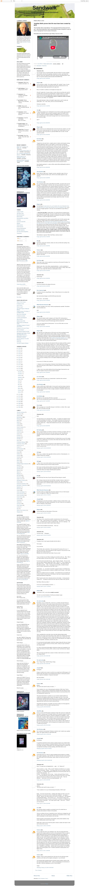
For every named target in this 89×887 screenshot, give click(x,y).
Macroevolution (20, 319)
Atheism (18, 415)
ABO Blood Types (20, 213)
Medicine (18, 470)
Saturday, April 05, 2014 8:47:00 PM (43, 596)
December (20, 371)
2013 (19, 394)
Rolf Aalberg (39, 429)
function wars (19, 445)
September (20, 377)
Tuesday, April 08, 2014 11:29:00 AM (44, 734)
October (19, 375)
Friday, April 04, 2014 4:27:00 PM (43, 236)
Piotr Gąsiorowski (40, 290)
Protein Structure (20, 226)
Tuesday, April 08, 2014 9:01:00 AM (43, 725)
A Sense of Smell (20, 211)
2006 (19, 407)
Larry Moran (40, 63)
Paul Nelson (39, 138)
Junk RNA (19, 468)
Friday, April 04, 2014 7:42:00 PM (43, 401)
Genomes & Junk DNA (21, 221)
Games (18, 447)
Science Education (20, 493)
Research (18, 488)
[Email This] (53, 63)
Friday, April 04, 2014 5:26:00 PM (43, 372)
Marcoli (38, 405)
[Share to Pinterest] (59, 63)
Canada (18, 423)
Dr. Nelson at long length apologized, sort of (59, 337)
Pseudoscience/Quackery (21, 483)
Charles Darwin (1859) (21, 284)
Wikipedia (19, 511)
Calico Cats (19, 341)
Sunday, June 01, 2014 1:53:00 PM (43, 850)
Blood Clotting (19, 216)
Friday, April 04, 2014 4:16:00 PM (43, 177)
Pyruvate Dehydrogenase (21, 228)
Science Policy (19, 496)
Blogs (18, 420)
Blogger (46, 883)
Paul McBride (39, 396)
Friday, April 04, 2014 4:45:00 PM (43, 256)
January (19, 391)
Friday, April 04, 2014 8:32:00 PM (43, 410)
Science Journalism (20, 495)
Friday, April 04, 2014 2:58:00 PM (43, 78)
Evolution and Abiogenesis (22, 317)
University (19, 503)
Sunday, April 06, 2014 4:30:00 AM (43, 655)
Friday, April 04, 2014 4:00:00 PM (43, 122)
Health (18, 458)
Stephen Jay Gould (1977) (21, 542)
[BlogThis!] (55, 63)
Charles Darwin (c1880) (23, 260)
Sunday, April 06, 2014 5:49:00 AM (43, 679)
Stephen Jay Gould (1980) (25, 553)
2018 (19, 362)
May (19, 384)
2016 (19, 366)
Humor (18, 462)
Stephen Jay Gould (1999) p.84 (23, 579)
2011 (19, 397)
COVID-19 (19, 432)
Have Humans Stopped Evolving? (23, 331)
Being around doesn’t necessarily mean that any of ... (23, 161)
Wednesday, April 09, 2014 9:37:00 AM (44, 748)
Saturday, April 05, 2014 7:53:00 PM (43, 586)
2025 (19, 350)
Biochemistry (19, 417)
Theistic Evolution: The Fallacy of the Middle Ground (23, 312)
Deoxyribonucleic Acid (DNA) (22, 218)
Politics (18, 482)
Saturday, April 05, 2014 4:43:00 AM (44, 471)
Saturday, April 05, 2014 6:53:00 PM (43, 527)
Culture (18, 433)
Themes (18, 501)
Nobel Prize (19, 477)
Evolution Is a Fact (20, 303)
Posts (19, 238)
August (19, 379)
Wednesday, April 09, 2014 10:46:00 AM (44, 760)
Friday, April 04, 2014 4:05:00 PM (43, 134)
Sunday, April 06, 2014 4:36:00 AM (43, 663)
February (20, 390)
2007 (19, 405)
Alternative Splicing (20, 412)
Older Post (69, 875)
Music (18, 472)
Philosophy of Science (21, 480)
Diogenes (38, 82)
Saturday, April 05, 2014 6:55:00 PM (43, 535)
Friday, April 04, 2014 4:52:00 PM (43, 286)
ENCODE (19, 438)
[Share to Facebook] (58, 63)
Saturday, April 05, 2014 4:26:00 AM (44, 457)
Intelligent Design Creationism (22, 463)
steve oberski (39, 376)
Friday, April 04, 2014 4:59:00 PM (43, 312)
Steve (38, 807)
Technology (19, 500)
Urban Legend (19, 505)
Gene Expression (20, 448)
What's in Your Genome (21, 302)
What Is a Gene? (20, 307)
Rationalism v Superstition (42, 65)
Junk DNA (19, 467)
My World (19, 475)
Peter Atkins (19, 297)
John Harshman (40, 171)
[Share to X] (56, 63)
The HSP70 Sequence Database (22, 343)
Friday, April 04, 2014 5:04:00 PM (43, 326)
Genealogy (19, 219)
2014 (19, 370)
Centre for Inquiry (20, 427)
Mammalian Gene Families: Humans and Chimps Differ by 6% (23, 334)
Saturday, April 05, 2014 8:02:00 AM (44, 485)
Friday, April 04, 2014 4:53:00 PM (43, 300)
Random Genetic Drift (21, 320)
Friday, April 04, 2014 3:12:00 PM (43, 105)
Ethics (18, 440)
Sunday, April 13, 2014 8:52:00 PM (43, 803)
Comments (20, 240)
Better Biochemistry (20, 214)
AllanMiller (39, 711)
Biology (18, 418)
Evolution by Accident (21, 315)
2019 (19, 361)
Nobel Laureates (20, 224)
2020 (19, 359)
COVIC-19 (19, 430)
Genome (18, 455)
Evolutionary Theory (21, 443)
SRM (38, 452)
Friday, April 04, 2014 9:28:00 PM (43, 425)
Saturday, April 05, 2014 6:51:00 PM (43, 513)
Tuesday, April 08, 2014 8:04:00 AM (43, 706)
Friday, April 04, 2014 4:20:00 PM (43, 199)
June (19, 382)
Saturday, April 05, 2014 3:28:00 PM (43, 505)
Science (18, 490)
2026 (19, 348)
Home (53, 875)
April (19, 386)
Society (18, 498)
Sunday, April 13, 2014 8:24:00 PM (43, 779)
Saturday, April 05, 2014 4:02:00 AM (44, 448)
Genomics (19, 457)
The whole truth (40, 601)
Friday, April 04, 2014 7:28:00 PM (43, 391)
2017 (19, 364)
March (19, 388)
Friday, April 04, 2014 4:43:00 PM (43, 245)
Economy (19, 435)
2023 (19, 353)
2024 (19, 351)
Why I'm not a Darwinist (21, 314)
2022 (19, 355)
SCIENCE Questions (20, 229)
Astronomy (19, 413)
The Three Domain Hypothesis (22, 231)
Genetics (18, 453)
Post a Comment (38, 870)
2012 (19, 396)
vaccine (18, 506)
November (20, 373)
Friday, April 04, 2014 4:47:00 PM (43, 270)
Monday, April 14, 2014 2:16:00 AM (43, 825)
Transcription (19, 233)
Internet (18, 465)
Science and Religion (21, 491)
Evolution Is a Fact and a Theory (23, 328)
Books (18, 422)
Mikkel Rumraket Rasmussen (43, 304)
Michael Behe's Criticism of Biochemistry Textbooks (22, 336)
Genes (18, 452)
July (19, 381)
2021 (19, 357)
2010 (19, 399)
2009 (19, 401)
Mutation (18, 223)
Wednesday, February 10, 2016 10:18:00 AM (45, 867)
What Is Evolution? (20, 329)
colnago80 (39, 499)
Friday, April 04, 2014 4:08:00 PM (43, 167)
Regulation (19, 487)
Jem (38, 110)
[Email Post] (62, 63)
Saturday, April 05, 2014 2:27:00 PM (43, 494)
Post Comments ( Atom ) (43, 878)
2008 (19, 403)
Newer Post (37, 875)
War (18, 508)
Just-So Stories (19, 305)
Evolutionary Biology (21, 442)
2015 (19, 368)
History (18, 460)
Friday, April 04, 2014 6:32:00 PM (43, 380)
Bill (37, 240)
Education (19, 437)
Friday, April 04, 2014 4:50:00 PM (43, 278)
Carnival (18, 425)
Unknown (39, 249)
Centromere (19, 428)
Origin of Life (19, 478)
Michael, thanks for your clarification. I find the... (21, 157)
